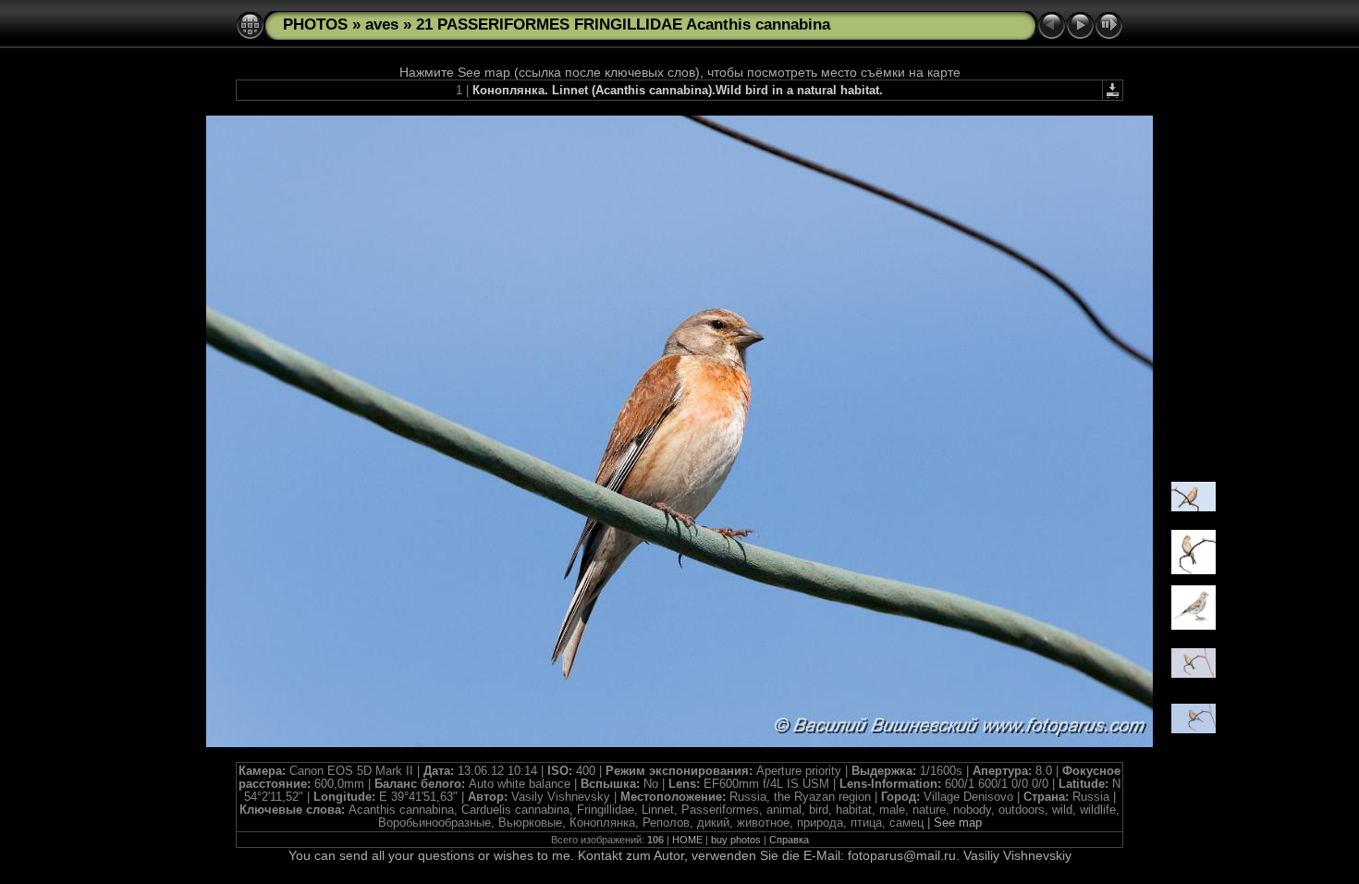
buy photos (736, 839)
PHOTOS (315, 24)
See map (958, 822)
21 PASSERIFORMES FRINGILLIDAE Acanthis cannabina (623, 24)
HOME (687, 839)
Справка (789, 839)
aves (381, 24)
